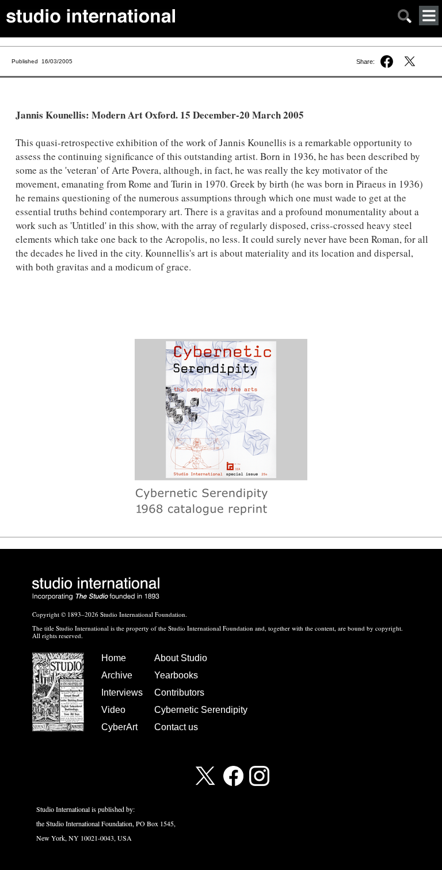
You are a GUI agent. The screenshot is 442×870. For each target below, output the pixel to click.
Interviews (122, 692)
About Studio (180, 658)
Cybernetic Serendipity (200, 710)
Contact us (176, 727)
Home (113, 658)
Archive (116, 675)
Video (113, 710)
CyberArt (119, 727)
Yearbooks (176, 675)
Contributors (179, 692)
